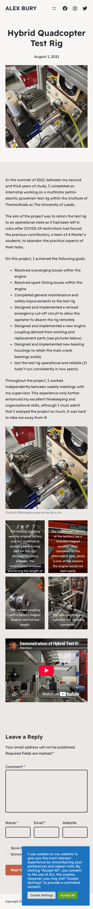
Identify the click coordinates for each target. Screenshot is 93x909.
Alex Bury (21, 8)
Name (11, 822)
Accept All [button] (67, 895)
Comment (15, 766)
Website (70, 822)
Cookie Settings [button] (41, 895)
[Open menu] (54, 8)
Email (40, 822)
